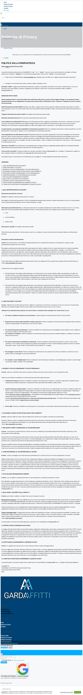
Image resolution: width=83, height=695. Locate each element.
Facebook (3, 641)
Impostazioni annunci (74, 394)
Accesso (3, 662)
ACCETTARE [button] (77, 692)
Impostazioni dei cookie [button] (66, 692)
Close (10, 647)
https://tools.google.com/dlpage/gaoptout (20, 394)
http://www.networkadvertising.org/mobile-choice (43, 398)
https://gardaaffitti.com (30, 77)
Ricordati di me (6, 660)
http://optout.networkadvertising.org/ (20, 398)
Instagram (8, 641)
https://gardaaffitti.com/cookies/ (14, 263)
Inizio (5, 2)
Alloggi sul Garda (8, 4)
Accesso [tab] (6, 651)
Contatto (6, 8)
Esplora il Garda (8, 6)
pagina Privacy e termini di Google (30, 400)
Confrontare (4, 647)
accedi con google (22, 676)
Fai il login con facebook (8, 676)
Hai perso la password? (17, 660)
